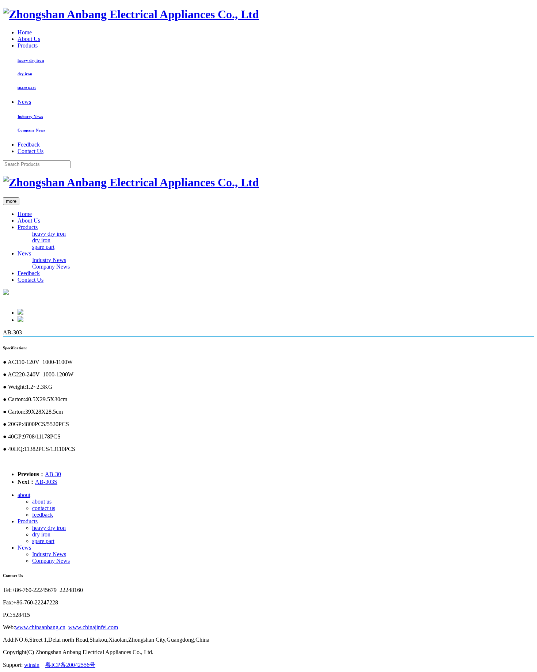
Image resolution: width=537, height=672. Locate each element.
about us (42, 501)
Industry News (30, 116)
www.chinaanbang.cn (40, 627)
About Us (29, 39)
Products (28, 45)
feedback (42, 515)
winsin (31, 665)
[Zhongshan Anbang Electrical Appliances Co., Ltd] (131, 14)
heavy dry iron (31, 60)
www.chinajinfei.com (93, 627)
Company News (31, 130)
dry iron (25, 74)
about (24, 495)
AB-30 (53, 474)
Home (25, 32)
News (24, 102)
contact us (43, 508)
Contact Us (30, 151)
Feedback (29, 144)
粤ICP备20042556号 (70, 665)
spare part (27, 87)
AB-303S (46, 482)
